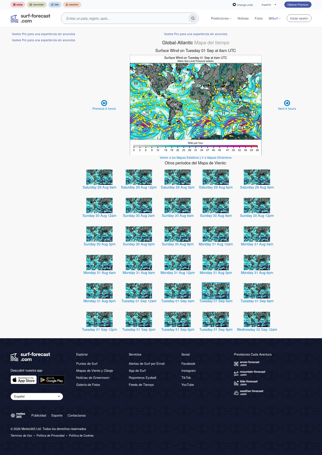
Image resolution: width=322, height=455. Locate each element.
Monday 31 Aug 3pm (216, 272)
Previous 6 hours (104, 108)
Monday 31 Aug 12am (216, 243)
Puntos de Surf (86, 363)
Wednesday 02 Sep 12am (257, 329)
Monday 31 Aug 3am (257, 243)
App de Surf (137, 370)
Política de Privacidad (50, 435)
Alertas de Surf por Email (147, 363)
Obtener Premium (297, 4)
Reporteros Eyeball (142, 377)
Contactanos (77, 415)
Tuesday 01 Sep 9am (257, 300)
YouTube (187, 384)
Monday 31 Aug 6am (99, 272)
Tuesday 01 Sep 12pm (99, 329)
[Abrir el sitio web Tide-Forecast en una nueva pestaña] (54, 4)
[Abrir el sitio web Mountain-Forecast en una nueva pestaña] (37, 4)
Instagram (188, 370)
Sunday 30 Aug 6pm (139, 243)
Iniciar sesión (299, 18)
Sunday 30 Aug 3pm (99, 243)
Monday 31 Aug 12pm (178, 272)
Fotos (259, 18)
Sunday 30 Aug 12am (99, 215)
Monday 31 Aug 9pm (99, 300)
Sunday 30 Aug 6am (178, 215)
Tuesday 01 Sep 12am (138, 300)
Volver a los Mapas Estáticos (179, 157)
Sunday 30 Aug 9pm (178, 243)
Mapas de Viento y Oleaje (94, 370)
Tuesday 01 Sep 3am (177, 300)
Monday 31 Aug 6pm (257, 272)
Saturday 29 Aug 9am (99, 187)
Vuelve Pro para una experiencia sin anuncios (43, 34)
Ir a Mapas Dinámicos (217, 157)
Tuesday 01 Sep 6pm (177, 329)
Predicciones (220, 18)
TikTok (186, 377)
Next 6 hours (287, 108)
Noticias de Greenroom (93, 377)
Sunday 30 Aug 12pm (257, 215)
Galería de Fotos (88, 384)
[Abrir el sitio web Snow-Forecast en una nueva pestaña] (18, 4)
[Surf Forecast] (30, 18)
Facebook (188, 363)
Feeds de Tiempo (141, 384)
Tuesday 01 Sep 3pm (138, 329)
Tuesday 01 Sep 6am (215, 300)
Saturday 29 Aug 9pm (257, 187)
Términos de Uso (21, 435)
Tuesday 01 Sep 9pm (215, 329)
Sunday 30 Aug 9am (216, 215)
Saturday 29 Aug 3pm (178, 187)
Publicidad (38, 415)
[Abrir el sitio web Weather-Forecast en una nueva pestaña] (72, 4)
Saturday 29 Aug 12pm (139, 187)
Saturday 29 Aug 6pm (216, 187)
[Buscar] (193, 18)
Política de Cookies (81, 435)
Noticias (243, 18)
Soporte (56, 415)
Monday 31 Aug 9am (139, 272)
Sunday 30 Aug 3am (139, 215)
